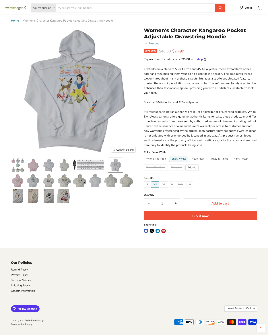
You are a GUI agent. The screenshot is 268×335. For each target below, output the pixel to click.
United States (239, 308)
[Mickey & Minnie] (219, 163)
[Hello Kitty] (198, 163)
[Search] (220, 8)
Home (15, 20)
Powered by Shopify (21, 324)
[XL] (164, 189)
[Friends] (192, 172)
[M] (190, 189)
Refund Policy (19, 269)
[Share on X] (152, 231)
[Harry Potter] (241, 163)
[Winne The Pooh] (156, 172)
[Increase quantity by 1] (175, 203)
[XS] (155, 189)
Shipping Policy (20, 285)
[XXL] (181, 189)
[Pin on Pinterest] (163, 231)
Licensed (153, 43)
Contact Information (23, 291)
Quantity (149, 195)
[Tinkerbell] (177, 172)
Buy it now (200, 216)
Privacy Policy (19, 275)
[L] (172, 189)
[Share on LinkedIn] (158, 231)
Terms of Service (21, 280)
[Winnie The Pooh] (156, 163)
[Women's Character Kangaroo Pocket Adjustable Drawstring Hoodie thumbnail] (18, 165)
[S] (147, 189)
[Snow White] (179, 163)
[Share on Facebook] (146, 231)
